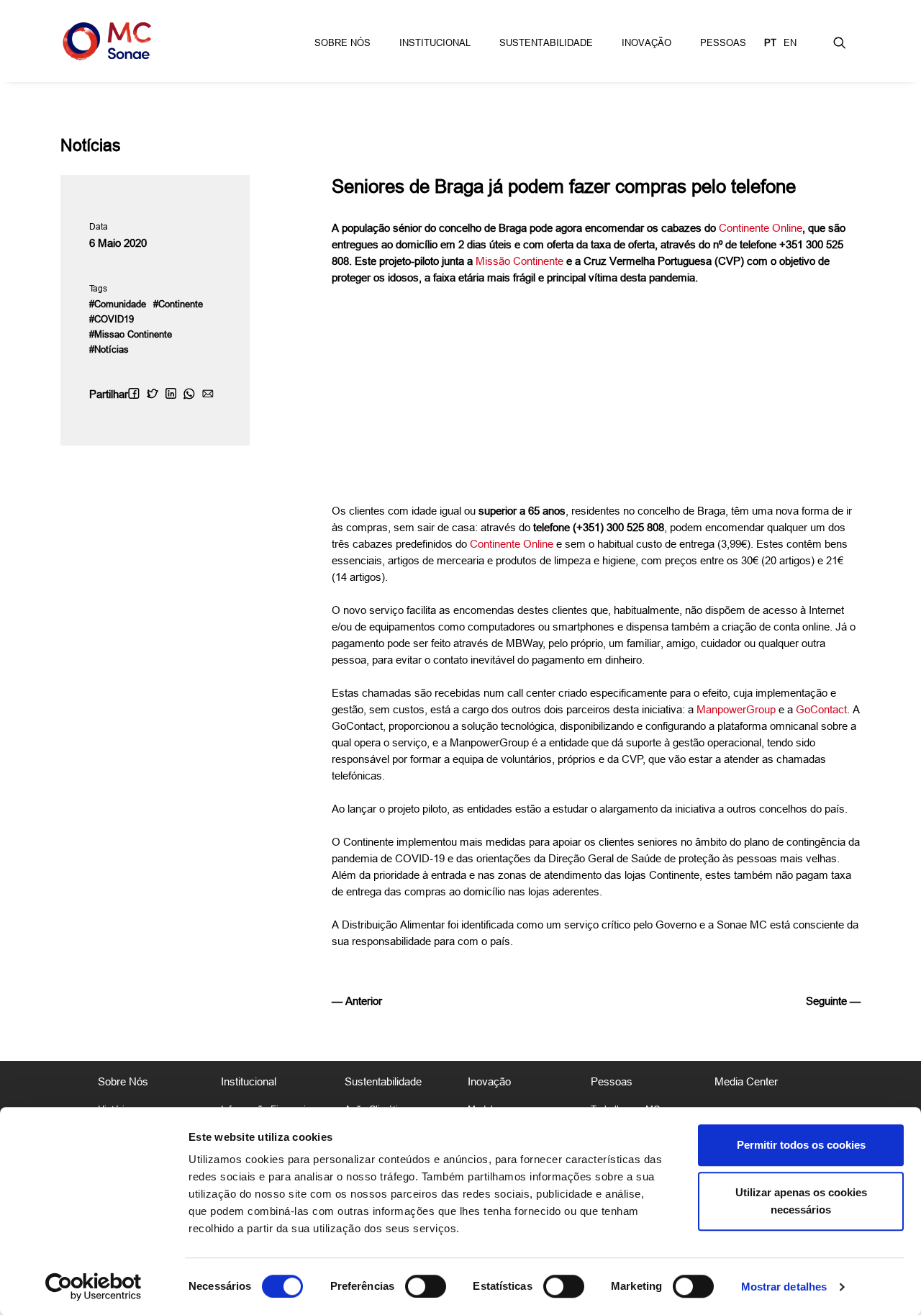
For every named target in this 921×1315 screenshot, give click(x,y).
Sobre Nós (342, 42)
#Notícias (109, 349)
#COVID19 (111, 319)
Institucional (435, 42)
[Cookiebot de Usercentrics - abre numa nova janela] (93, 1287)
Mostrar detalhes (784, 1286)
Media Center (746, 1081)
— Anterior (357, 1001)
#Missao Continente (130, 334)
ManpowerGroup (736, 709)
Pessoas (723, 42)
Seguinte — (833, 1001)
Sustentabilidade (546, 42)
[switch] (425, 1286)
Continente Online (760, 228)
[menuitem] (342, 41)
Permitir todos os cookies (801, 1145)
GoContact (821, 709)
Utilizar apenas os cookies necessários (801, 1201)
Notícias (90, 145)
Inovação (646, 42)
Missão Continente (519, 261)
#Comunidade (117, 303)
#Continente (178, 303)
